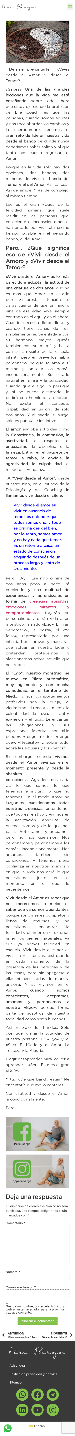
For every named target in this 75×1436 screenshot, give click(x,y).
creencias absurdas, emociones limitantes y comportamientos (37, 607)
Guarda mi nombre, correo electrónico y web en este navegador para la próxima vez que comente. (35, 1309)
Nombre (13, 1271)
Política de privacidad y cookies (33, 1374)
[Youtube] (37, 1410)
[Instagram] (53, 1410)
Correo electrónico (21, 1287)
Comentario (15, 1223)
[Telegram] (53, 1395)
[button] (70, 6)
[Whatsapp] (22, 1395)
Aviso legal (17, 1365)
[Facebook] (37, 1395)
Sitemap (15, 1382)
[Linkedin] (22, 1410)
